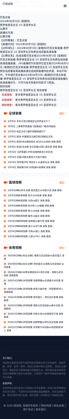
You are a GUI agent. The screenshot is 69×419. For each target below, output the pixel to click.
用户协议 (28, 409)
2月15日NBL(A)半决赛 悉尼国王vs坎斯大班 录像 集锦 (35, 190)
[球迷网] (19, 6)
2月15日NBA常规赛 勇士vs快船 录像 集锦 (29, 210)
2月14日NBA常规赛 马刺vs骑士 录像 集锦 (29, 231)
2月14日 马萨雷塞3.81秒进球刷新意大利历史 (30, 151)
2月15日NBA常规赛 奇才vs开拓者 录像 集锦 (30, 195)
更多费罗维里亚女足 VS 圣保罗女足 (35, 94)
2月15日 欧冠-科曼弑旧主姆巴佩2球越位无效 (30, 136)
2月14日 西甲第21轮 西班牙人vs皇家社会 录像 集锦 (34, 162)
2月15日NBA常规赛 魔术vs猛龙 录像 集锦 (29, 215)
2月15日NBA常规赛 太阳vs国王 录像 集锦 (29, 200)
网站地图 (46, 405)
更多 (61, 113)
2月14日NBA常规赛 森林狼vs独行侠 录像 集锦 (31, 221)
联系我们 (41, 409)
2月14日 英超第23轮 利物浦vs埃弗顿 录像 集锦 (32, 167)
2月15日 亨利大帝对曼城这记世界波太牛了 (29, 121)
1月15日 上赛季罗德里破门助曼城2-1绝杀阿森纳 (32, 126)
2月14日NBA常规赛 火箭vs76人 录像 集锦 (29, 236)
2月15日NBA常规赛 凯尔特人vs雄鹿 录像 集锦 (31, 205)
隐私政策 (59, 405)
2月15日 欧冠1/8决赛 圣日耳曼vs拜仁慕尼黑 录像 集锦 (35, 146)
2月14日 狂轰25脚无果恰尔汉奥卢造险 (27, 157)
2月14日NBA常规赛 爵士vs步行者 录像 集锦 (30, 226)
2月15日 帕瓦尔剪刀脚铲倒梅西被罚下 (27, 131)
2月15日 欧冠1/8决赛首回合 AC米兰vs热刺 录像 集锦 (34, 141)
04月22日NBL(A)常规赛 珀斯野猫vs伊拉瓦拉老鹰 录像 (35, 322)
